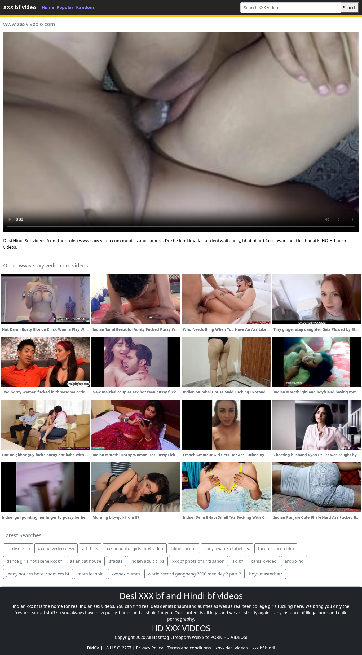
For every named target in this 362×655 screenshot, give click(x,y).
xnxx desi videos (231, 648)
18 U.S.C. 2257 (117, 648)
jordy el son (18, 548)
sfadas (115, 561)
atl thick (90, 548)
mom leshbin (90, 574)
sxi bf (237, 561)
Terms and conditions (189, 648)
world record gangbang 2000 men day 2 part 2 (194, 574)
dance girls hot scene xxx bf (34, 561)
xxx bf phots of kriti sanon (198, 561)
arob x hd (294, 561)
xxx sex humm (126, 574)
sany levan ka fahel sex (227, 548)
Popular (65, 7)
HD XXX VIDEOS (181, 628)
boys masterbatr (265, 574)
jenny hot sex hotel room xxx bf (38, 574)
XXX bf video (19, 7)
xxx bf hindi (263, 648)
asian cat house (85, 561)
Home (48, 7)
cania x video (264, 561)
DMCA (93, 648)
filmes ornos (183, 548)
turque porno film (276, 548)
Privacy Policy (149, 648)
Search (350, 8)
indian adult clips (147, 561)
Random (85, 7)
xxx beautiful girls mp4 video (134, 548)
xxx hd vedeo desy (56, 548)
